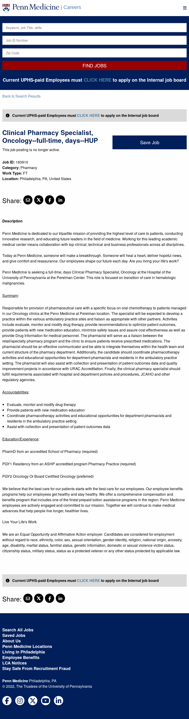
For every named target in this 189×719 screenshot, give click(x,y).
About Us (11, 641)
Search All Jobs (17, 630)
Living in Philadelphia (23, 652)
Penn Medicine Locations (27, 646)
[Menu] (185, 8)
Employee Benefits (20, 657)
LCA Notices (14, 663)
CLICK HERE (97, 79)
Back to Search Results (21, 96)
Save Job (149, 142)
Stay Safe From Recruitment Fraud (36, 668)
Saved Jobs (13, 635)
